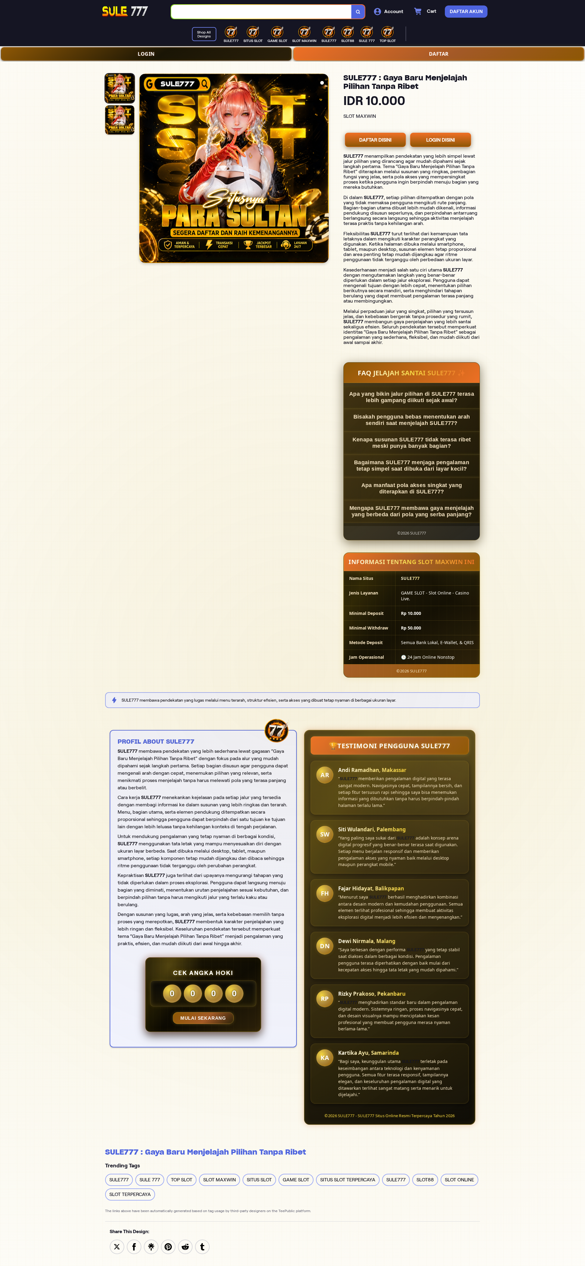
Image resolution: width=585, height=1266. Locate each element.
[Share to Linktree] (151, 1246)
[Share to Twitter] (117, 1246)
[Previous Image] (144, 169)
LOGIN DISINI (440, 139)
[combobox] (261, 12)
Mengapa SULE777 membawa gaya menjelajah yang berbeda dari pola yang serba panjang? (411, 511)
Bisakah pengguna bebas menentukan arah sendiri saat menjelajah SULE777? (411, 420)
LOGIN (146, 54)
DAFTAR (439, 54)
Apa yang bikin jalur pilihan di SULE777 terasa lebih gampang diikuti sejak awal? (411, 397)
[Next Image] (324, 169)
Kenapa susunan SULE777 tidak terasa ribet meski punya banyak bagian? (412, 443)
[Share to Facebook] (134, 1246)
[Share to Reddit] (185, 1246)
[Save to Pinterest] (168, 1246)
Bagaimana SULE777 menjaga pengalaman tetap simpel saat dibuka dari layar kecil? (411, 465)
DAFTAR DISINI (375, 139)
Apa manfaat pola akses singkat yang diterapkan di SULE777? (411, 488)
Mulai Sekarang (203, 1018)
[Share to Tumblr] (202, 1246)
